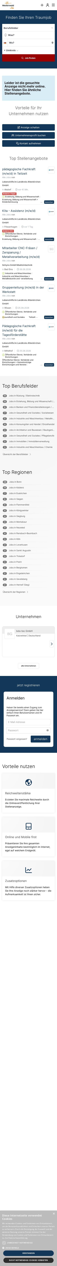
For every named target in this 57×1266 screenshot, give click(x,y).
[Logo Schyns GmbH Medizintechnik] (51, 249)
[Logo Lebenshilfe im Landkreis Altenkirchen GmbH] (51, 170)
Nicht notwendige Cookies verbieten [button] (28, 1260)
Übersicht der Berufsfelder (15, 454)
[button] (52, 50)
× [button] (54, 1214)
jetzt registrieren (28, 685)
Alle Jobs (6, 177)
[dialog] (28, 1238)
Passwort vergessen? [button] (17, 739)
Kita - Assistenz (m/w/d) (19, 211)
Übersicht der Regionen (14, 592)
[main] (28, 461)
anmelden (40, 739)
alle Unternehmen (28, 666)
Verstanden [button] (28, 1253)
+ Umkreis (10, 50)
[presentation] (41, 5)
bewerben (49, 202)
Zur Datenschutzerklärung (16, 1238)
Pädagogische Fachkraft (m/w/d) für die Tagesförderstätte (19, 330)
